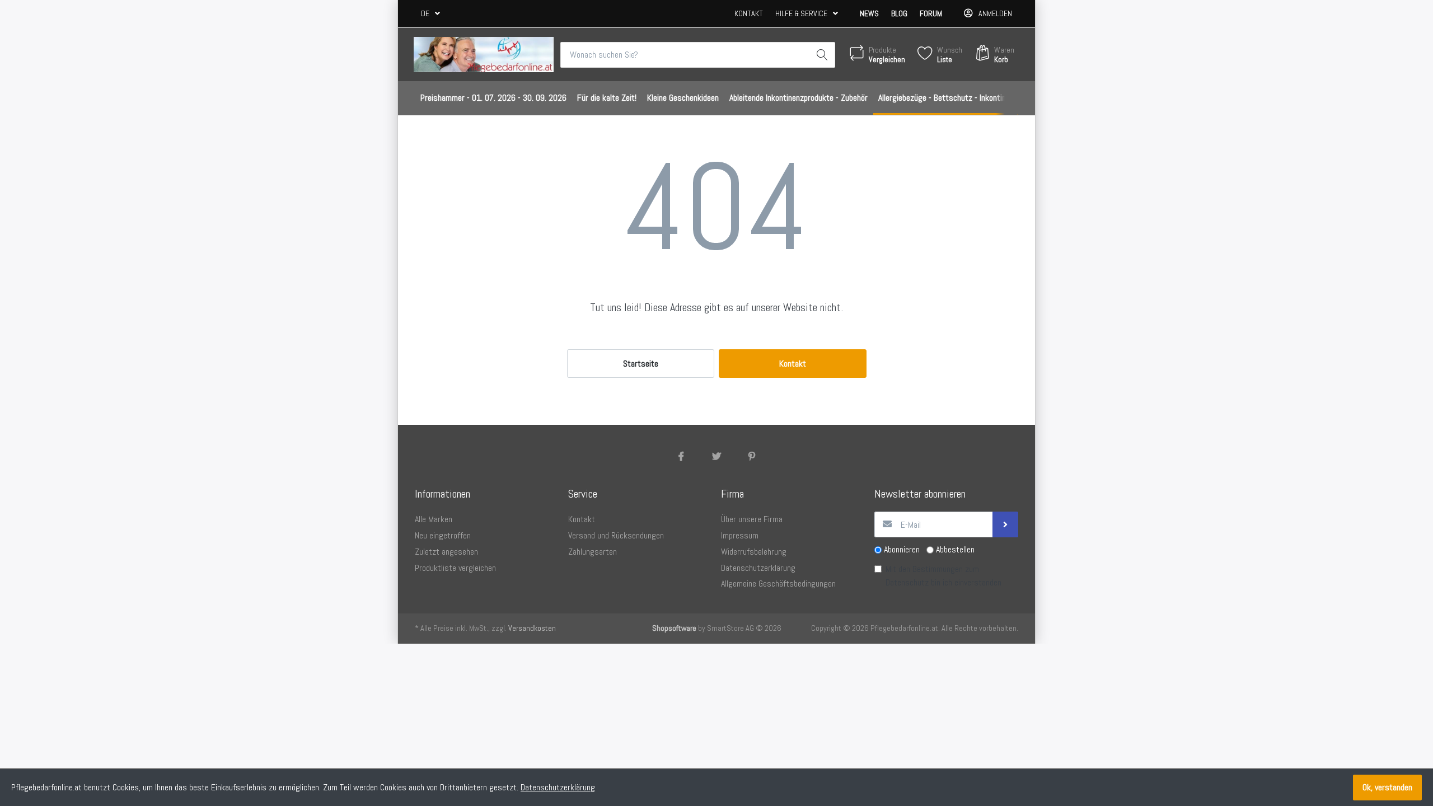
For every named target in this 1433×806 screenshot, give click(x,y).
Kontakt (748, 13)
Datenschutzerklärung (558, 787)
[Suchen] (822, 55)
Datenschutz (907, 582)
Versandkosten (532, 628)
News (869, 13)
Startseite (640, 363)
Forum (931, 13)
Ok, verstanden (1387, 787)
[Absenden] (1005, 524)
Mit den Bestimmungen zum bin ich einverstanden (943, 575)
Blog (899, 13)
